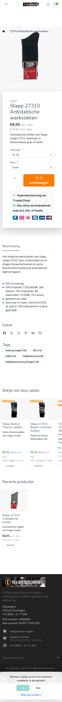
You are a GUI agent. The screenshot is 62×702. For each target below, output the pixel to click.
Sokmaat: (16, 150)
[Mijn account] (48, 4)
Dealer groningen (16, 350)
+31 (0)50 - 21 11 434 (14, 614)
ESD (37, 350)
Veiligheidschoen (33, 356)
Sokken (11, 356)
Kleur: (14, 162)
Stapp (13, 101)
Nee (38, 688)
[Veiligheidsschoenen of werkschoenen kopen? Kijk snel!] (31, 4)
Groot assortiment (8, 14)
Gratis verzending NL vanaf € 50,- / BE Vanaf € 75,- (37, 17)
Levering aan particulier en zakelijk (21, 17)
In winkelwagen (38, 180)
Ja (23, 688)
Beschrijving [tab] (11, 246)
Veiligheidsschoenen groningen (22, 362)
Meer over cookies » (31, 694)
